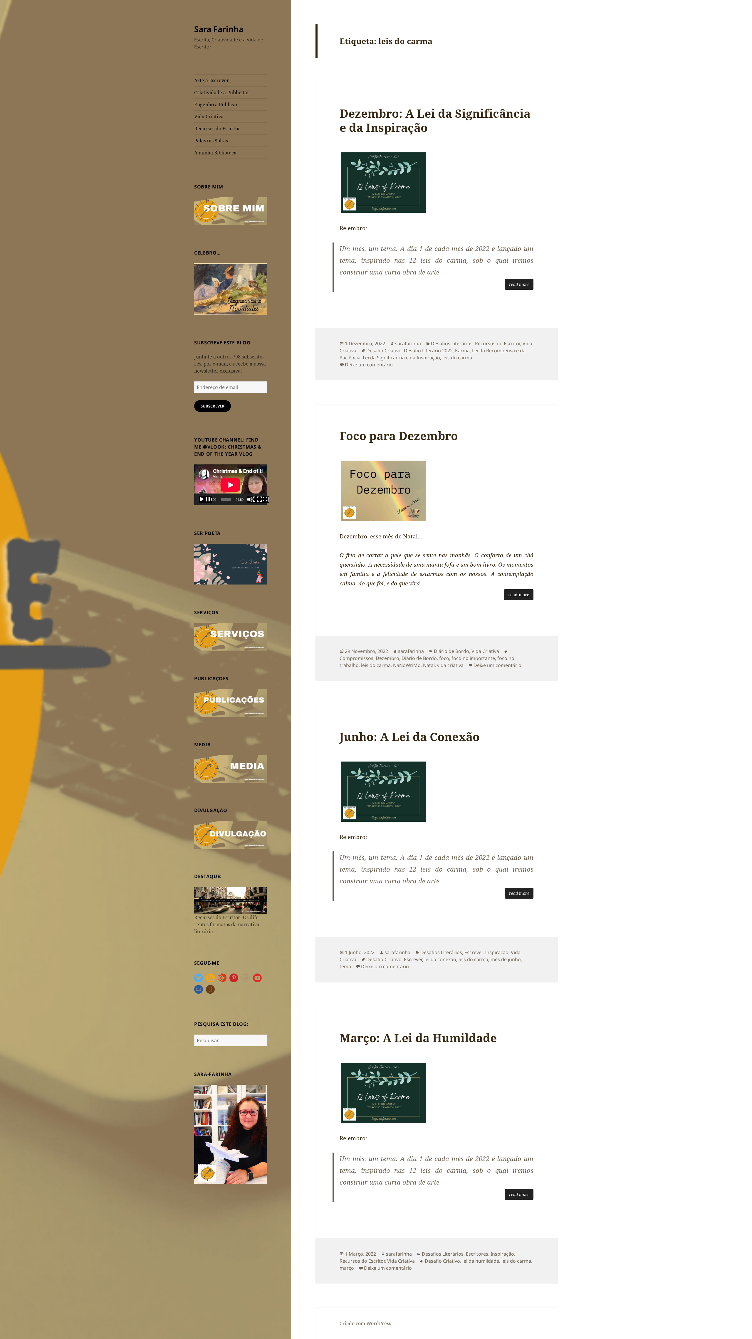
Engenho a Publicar (216, 104)
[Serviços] (230, 636)
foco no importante (473, 658)
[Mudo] (253, 499)
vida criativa (450, 665)
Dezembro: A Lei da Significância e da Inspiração (435, 120)
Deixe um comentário (369, 364)
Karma (462, 350)
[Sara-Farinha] (230, 1134)
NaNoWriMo (407, 665)
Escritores (477, 1254)
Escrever (473, 952)
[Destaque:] (230, 900)
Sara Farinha (219, 28)
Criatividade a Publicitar (221, 92)
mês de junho (506, 959)
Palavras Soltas (211, 140)
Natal (429, 665)
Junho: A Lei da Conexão (410, 736)
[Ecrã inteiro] (262, 499)
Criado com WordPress (365, 1323)
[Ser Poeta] (230, 563)
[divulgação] (230, 834)
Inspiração (496, 952)
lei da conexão (440, 959)
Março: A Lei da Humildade (418, 1037)
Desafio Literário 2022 (428, 350)
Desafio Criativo (384, 350)
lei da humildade (480, 1261)
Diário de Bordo (451, 651)
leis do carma (457, 357)
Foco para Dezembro (399, 435)
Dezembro (387, 658)
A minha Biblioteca (215, 152)
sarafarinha (408, 343)
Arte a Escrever (211, 80)
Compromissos (356, 658)
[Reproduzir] (205, 499)
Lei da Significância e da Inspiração (401, 357)
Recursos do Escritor (217, 128)
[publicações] (230, 702)
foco (444, 658)
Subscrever (212, 406)
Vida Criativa (209, 116)
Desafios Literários (452, 343)
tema (345, 966)
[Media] (230, 768)
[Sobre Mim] (230, 210)
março (347, 1268)
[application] (230, 484)
